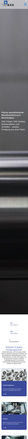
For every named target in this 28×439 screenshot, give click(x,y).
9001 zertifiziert (14, 333)
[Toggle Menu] (20, 4)
